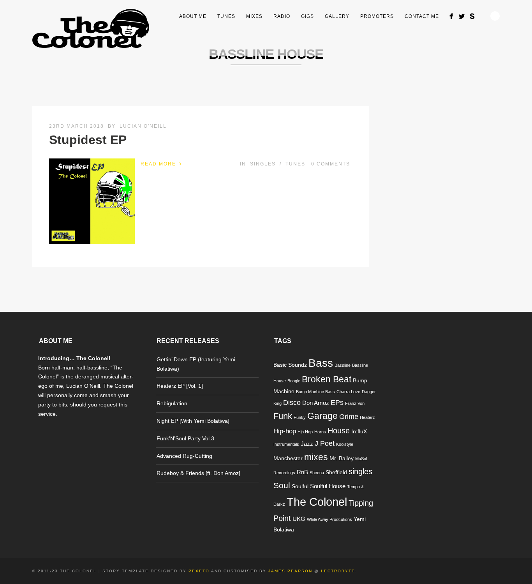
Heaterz (367, 417)
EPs (337, 402)
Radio (281, 16)
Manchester (288, 458)
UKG (298, 518)
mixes (316, 457)
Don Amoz (315, 402)
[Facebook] (451, 16)
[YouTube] (483, 14)
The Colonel (317, 501)
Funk (282, 416)
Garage (322, 416)
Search (495, 16)
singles (360, 471)
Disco (292, 402)
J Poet (325, 443)
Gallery (337, 16)
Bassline (343, 365)
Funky (300, 417)
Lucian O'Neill (143, 126)
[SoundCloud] (472, 16)
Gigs (307, 16)
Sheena (317, 472)
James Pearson (290, 571)
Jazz (307, 443)
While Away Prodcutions (329, 519)
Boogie (293, 380)
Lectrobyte (338, 571)
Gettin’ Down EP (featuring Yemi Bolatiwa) (196, 364)
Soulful (300, 486)
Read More (161, 163)
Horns (320, 431)
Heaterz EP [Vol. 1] (180, 386)
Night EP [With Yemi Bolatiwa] (193, 421)
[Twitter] (462, 16)
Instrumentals (286, 444)
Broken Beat (326, 379)
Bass (320, 363)
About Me (192, 16)
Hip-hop (284, 431)
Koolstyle (344, 444)
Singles (263, 164)
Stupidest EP (88, 140)
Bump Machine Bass (315, 391)
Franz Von (355, 403)
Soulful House (327, 486)
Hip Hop (305, 431)
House (339, 430)
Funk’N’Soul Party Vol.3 (185, 438)
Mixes (254, 16)
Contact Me (422, 16)
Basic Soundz (290, 365)
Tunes (226, 16)
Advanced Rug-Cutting (184, 456)
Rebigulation (172, 403)
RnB (302, 472)
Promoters (377, 16)
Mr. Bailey (341, 458)
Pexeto (199, 571)
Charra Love (348, 391)
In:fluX (359, 431)
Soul (281, 485)
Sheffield (336, 472)
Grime (348, 416)
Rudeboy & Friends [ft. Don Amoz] (198, 473)
